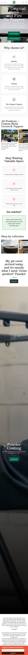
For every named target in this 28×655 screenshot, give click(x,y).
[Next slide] (25, 140)
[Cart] (26, 2)
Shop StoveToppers (14, 38)
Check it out (14, 459)
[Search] (5, 2)
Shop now (14, 281)
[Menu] (1, 2)
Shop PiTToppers (14, 33)
